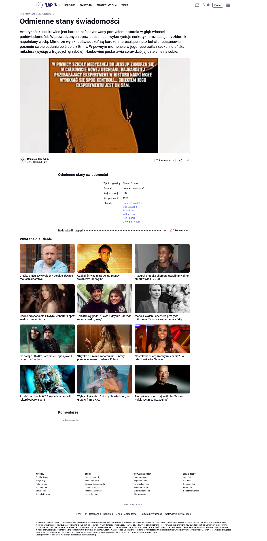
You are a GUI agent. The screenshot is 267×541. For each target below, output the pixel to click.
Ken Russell (129, 217)
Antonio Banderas (141, 484)
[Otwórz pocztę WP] (197, 5)
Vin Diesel (187, 481)
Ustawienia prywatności (177, 513)
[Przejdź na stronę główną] (39, 7)
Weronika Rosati (141, 487)
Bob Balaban (130, 206)
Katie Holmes (41, 484)
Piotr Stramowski (92, 481)
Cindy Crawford (140, 494)
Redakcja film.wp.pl (38, 159)
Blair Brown (129, 210)
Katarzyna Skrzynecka (94, 491)
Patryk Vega (41, 481)
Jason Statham (91, 494)
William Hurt (129, 214)
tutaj (94, 535)
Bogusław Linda (140, 481)
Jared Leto (187, 477)
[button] (206, 5)
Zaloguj (217, 5)
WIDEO (124, 5)
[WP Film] (54, 5)
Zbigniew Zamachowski (95, 484)
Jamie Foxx (41, 491)
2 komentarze (166, 160)
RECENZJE (69, 5)
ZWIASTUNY (86, 5)
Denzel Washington (142, 491)
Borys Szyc (187, 487)
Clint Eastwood (42, 477)
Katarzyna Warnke (191, 491)
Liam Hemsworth (92, 477)
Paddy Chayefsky (132, 203)
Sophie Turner (41, 487)
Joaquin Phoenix (43, 494)
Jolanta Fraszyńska (93, 487)
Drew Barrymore (131, 221)
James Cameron (141, 477)
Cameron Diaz (189, 484)
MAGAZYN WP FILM (107, 5)
